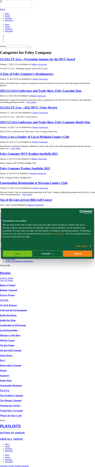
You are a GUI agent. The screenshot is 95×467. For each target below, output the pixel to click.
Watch (2, 420)
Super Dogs (6, 380)
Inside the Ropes (8, 315)
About (7, 16)
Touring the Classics (10, 405)
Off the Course (7, 340)
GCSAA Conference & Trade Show (19, 261)
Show (7, 14)
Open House (6, 355)
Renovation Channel (10, 365)
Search (2, 46)
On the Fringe (7, 345)
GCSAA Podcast (8, 305)
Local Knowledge (9, 330)
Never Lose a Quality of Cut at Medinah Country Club (34, 136)
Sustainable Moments (11, 385)
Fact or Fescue (7, 295)
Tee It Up (4, 390)
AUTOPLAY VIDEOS (12, 433)
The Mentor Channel (10, 400)
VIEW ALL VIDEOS (11, 439)
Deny (17, 254)
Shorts (3, 370)
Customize (46, 254)
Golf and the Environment (13, 310)
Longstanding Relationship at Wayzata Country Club (33, 182)
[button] (47, 420)
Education (9, 20)
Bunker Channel (8, 290)
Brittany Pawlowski (39, 64)
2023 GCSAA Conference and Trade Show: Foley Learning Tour (41, 90)
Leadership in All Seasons (13, 325)
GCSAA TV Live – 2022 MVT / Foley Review (28, 107)
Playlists (5, 273)
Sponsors (8, 18)
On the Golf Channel (10, 350)
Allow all (77, 254)
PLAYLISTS (10, 426)
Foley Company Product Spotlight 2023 (25, 168)
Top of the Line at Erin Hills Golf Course (26, 199)
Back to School (7, 285)
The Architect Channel (11, 395)
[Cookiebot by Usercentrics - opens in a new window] (81, 212)
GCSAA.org (10, 259)
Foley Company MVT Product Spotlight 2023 (29, 153)
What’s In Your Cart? (11, 415)
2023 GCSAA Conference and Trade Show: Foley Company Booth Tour (45, 122)
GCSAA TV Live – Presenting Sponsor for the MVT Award (37, 59)
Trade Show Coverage (11, 410)
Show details (81, 246)
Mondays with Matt (10, 335)
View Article (31, 102)
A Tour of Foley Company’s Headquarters (26, 73)
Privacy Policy (57, 234)
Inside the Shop (8, 320)
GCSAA (4, 300)
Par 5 (3, 360)
